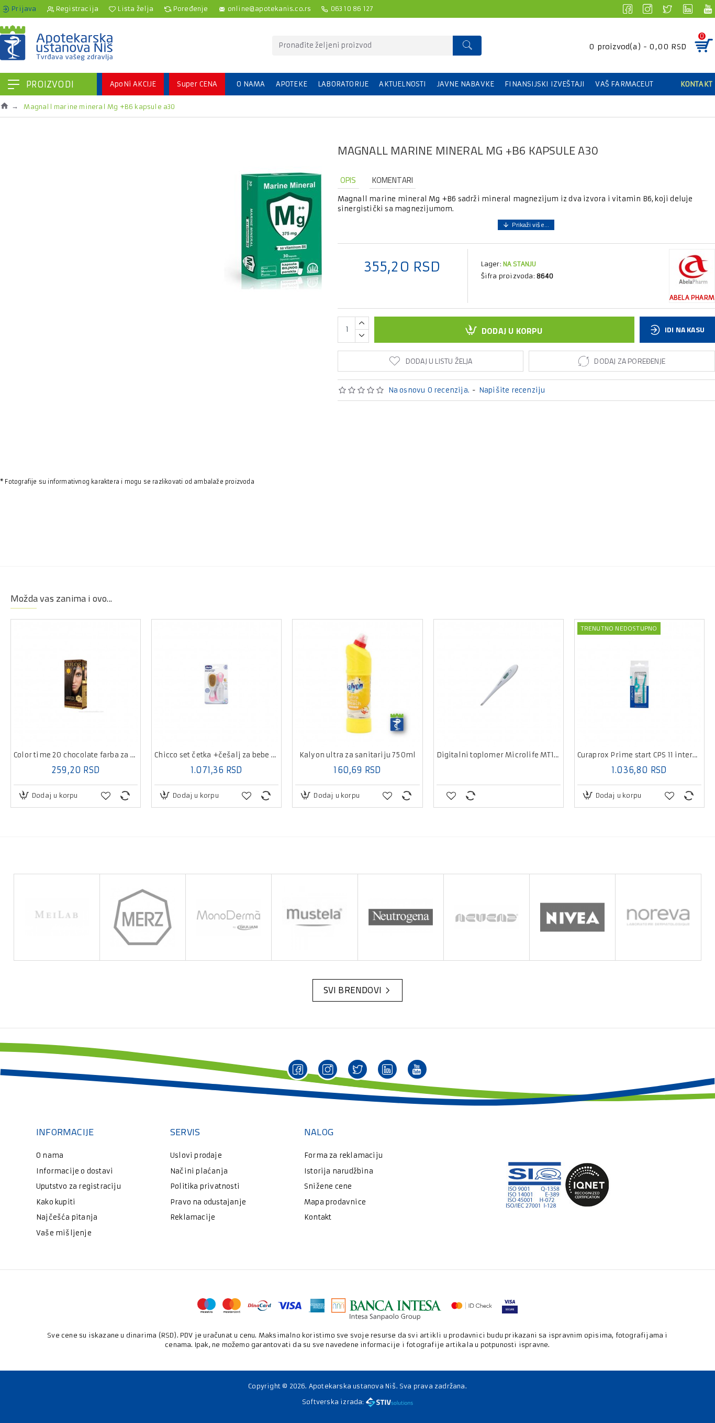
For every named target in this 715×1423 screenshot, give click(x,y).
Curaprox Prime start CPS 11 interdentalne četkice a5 (639, 755)
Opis (348, 180)
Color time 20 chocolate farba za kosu (76, 755)
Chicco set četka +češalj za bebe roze (216, 755)
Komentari (393, 180)
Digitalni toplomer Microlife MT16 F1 (499, 755)
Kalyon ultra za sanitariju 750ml (357, 755)
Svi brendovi (352, 990)
